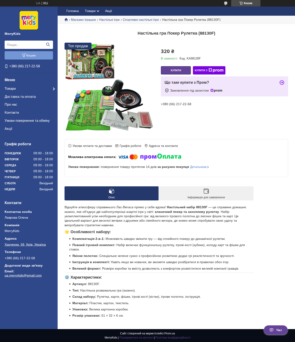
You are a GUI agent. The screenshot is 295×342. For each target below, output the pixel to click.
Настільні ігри (109, 19)
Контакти (12, 112)
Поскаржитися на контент (136, 337)
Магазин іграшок (83, 19)
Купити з (201, 70)
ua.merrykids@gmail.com (23, 275)
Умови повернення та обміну (27, 120)
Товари (10, 88)
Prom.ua (169, 333)
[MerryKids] (29, 20)
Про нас (11, 104)
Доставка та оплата (20, 96)
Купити (176, 70)
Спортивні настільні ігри (141, 19)
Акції (8, 129)
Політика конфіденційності (173, 337)
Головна (72, 11)
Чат (279, 330)
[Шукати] (48, 45)
